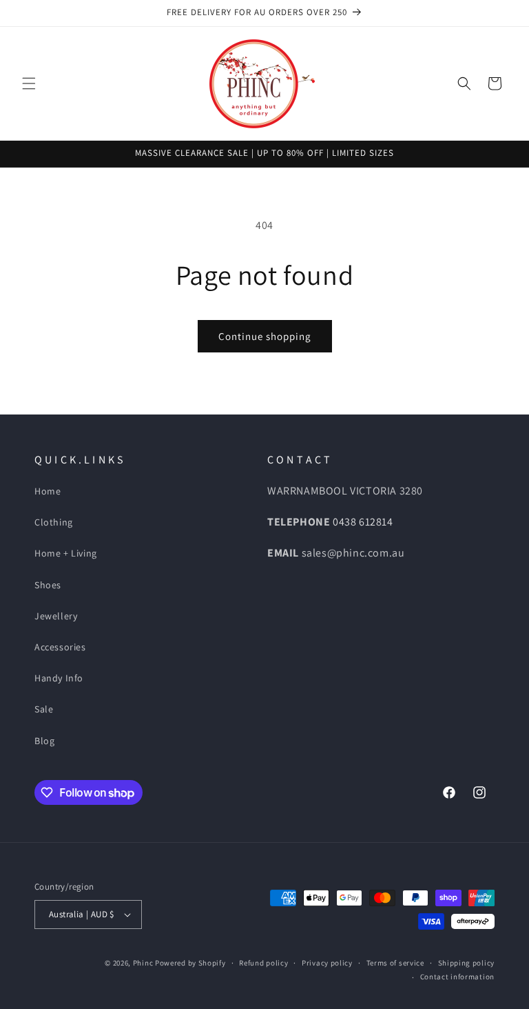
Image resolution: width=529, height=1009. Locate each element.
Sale (43, 709)
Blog (44, 741)
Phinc (144, 963)
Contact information (457, 976)
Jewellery (55, 616)
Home (47, 491)
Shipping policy (466, 963)
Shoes (47, 585)
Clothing (53, 522)
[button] (29, 83)
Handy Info (58, 678)
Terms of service (395, 963)
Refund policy (263, 963)
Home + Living (65, 553)
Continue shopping (264, 336)
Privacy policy (327, 963)
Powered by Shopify (190, 963)
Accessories (60, 647)
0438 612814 (363, 522)
